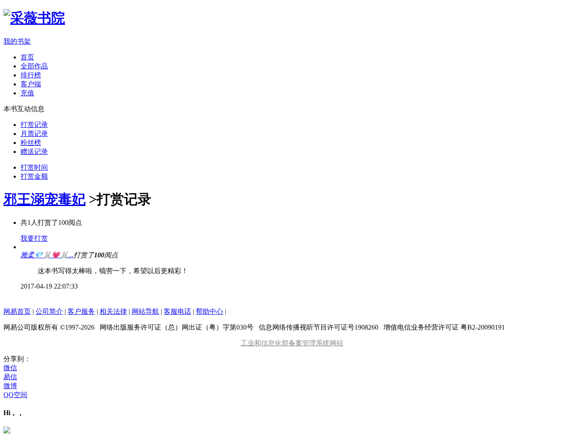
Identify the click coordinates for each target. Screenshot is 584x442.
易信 (10, 376)
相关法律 (113, 311)
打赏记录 (34, 124)
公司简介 (49, 311)
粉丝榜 (31, 142)
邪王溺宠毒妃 (44, 199)
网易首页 (17, 311)
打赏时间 (34, 167)
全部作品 (34, 66)
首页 (27, 57)
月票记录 (34, 133)
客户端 (31, 84)
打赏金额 (34, 176)
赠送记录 (34, 151)
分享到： (17, 358)
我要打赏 (34, 238)
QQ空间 (15, 394)
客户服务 (81, 311)
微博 (10, 385)
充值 (27, 93)
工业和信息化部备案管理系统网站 (292, 343)
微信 (10, 367)
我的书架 (17, 41)
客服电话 (177, 311)
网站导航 (145, 311)
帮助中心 (209, 311)
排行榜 (31, 75)
